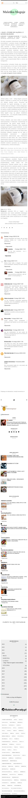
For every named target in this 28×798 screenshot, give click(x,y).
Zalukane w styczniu (12, 463)
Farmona (20, 730)
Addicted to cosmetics (6, 500)
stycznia (6, 665)
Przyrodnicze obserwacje (7, 606)
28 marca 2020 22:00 (19, 353)
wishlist (9, 785)
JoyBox (22, 733)
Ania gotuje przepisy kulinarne (8, 599)
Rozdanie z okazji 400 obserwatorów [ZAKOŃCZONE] (15, 456)
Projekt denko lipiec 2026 (13, 564)
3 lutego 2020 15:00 (18, 284)
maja (5, 655)
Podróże (21, 25)
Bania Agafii (4, 722)
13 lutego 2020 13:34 (18, 330)
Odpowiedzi (9, 246)
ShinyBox (4, 744)
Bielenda (19, 722)
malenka (10, 249)
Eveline (8, 730)
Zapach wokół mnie (6, 755)
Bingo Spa (4, 725)
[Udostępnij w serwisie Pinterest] (12, 228)
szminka (19, 782)
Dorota (6, 236)
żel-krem (14, 793)
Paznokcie (14, 23)
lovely (3, 766)
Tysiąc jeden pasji (5, 574)
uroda (17, 38)
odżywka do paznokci (6, 771)
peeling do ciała (5, 777)
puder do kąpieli (11, 38)
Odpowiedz (7, 243)
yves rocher (16, 785)
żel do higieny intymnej (16, 788)
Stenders (11, 744)
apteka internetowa (9, 361)
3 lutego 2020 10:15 (12, 261)
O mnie (16, 22)
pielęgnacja (14, 777)
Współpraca (14, 26)
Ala (5, 261)
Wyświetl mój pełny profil (13, 425)
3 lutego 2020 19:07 (18, 310)
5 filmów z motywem (6, 719)
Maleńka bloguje (13, 796)
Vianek (8, 749)
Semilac (21, 741)
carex (23, 755)
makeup (16, 766)
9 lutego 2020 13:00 (17, 318)
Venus (3, 749)
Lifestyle (22, 23)
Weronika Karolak (9, 353)
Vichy (14, 749)
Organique (4, 738)
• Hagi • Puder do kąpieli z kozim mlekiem (13, 662)
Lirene (13, 736)
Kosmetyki (6, 23)
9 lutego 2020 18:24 (20, 272)
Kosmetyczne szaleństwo (7, 550)
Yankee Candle (15, 752)
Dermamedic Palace (6, 727)
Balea (20, 719)
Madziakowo (4, 562)
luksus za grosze (8, 298)
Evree (14, 730)
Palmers (16, 738)
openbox (22, 771)
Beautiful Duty (8, 330)
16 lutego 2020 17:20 (17, 341)
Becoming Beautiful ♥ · (6, 513)
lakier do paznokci (6, 763)
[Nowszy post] (1, 400)
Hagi (25, 36)
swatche (12, 782)
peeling (19, 774)
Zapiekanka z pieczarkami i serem (9, 601)
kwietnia (6, 658)
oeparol (15, 771)
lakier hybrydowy (17, 763)
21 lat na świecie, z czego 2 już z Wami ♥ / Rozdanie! (15, 472)
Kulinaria (14, 25)
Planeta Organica (5, 741)
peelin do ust (12, 774)
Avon (15, 719)
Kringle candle (5, 736)
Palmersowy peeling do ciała (15, 487)
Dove (14, 727)
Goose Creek (4, 733)
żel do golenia (5, 788)
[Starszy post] (26, 400)
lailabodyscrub (8, 284)
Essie (3, 730)
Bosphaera (11, 725)
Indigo (11, 733)
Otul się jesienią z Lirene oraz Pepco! (16, 515)
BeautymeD (12, 722)
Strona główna (8, 22)
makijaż (22, 766)
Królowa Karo (7, 341)
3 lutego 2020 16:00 (19, 298)
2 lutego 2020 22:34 (13, 236)
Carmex (18, 725)
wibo (3, 785)
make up (10, 766)
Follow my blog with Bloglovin (14, 697)
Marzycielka (7, 318)
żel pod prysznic (5, 793)
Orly (10, 738)
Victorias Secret (5, 752)
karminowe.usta (8, 310)
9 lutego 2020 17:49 (20, 249)
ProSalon (14, 741)
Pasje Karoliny (4, 587)
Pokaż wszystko (24, 617)
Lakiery (22, 22)
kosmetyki (4, 37)
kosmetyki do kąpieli (14, 37)
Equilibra (20, 727)
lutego (5, 660)
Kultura (7, 25)
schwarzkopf (4, 782)
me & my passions (5, 537)
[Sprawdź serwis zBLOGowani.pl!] (14, 702)
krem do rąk (12, 760)
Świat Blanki (4, 525)
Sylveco (17, 744)
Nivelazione (19, 736)
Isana (17, 733)
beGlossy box (16, 755)
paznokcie (4, 774)
